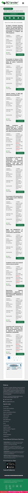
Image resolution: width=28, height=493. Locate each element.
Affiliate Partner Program (9, 429)
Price (4, 423)
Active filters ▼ (14, 14)
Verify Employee (7, 434)
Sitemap (5, 432)
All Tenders (6, 406)
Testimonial (6, 425)
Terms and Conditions (8, 408)
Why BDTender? (7, 419)
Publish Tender (7, 427)
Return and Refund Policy (9, 412)
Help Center (6, 416)
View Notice (20, 54)
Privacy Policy (6, 410)
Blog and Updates (7, 414)
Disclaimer (5, 417)
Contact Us (5, 436)
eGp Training (6, 430)
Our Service (6, 421)
